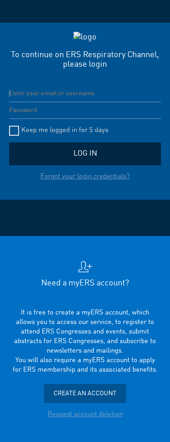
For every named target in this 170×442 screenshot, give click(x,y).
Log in (85, 153)
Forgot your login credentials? (85, 176)
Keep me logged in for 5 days (64, 130)
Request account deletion (85, 414)
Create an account (85, 393)
